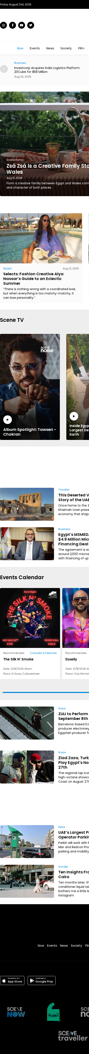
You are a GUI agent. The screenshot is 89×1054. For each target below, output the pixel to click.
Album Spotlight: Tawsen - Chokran (29, 432)
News (50, 48)
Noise (61, 708)
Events (35, 48)
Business (64, 529)
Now (20, 48)
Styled (7, 268)
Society (66, 48)
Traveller (63, 489)
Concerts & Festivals (43, 653)
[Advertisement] (70, 466)
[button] (4, 69)
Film (81, 48)
